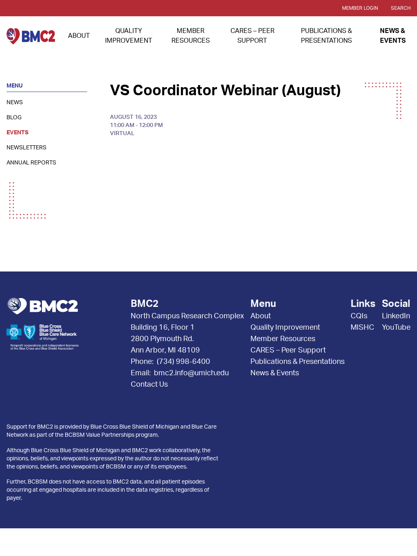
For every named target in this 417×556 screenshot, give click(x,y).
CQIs (359, 316)
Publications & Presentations (297, 362)
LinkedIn (396, 316)
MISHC (362, 327)
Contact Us (149, 384)
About (79, 36)
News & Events (274, 373)
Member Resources (282, 339)
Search (400, 8)
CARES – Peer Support (288, 350)
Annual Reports (31, 163)
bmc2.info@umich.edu (191, 373)
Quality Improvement (285, 327)
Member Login (360, 8)
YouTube (396, 327)
